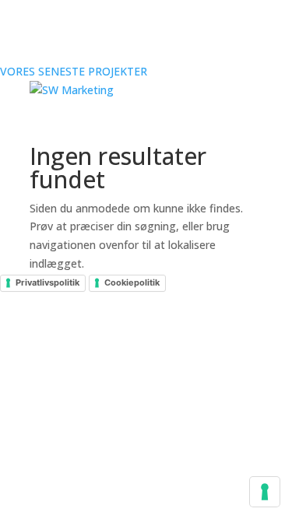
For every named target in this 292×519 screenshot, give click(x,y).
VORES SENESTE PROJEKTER (73, 71)
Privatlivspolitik (47, 282)
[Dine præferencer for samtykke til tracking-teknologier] (265, 492)
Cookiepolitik (132, 282)
